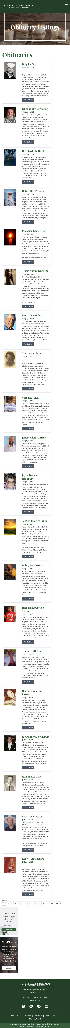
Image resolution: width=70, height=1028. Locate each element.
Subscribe (9, 929)
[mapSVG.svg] (39, 1006)
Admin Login (45, 1026)
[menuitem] (14, 1015)
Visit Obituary (28, 100)
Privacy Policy (25, 1026)
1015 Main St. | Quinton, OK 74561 (35, 997)
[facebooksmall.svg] (23, 1006)
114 (57, 903)
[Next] (60, 903)
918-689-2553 (35, 992)
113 (52, 903)
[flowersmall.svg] (31, 1006)
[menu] (66, 4)
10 (43, 903)
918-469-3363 (35, 1000)
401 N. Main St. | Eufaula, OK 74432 (34, 990)
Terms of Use (35, 1026)
